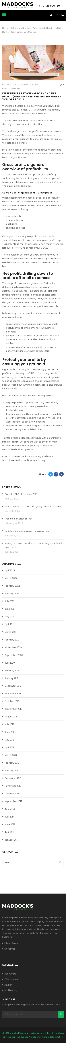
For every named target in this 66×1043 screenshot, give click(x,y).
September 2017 (13, 801)
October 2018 (12, 701)
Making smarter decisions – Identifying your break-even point (34, 545)
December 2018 (13, 685)
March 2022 (11, 578)
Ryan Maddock (30, 84)
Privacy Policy (11, 943)
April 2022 (10, 570)
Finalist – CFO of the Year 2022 (21, 494)
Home (5, 28)
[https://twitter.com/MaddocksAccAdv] (51, 15)
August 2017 (11, 809)
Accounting (10, 973)
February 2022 (12, 585)
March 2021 (11, 632)
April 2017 (9, 832)
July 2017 (9, 816)
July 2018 (9, 724)
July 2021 (9, 601)
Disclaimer (9, 948)
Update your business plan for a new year (27, 531)
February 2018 (12, 762)
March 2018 (11, 755)
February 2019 (12, 670)
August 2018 (11, 716)
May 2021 (9, 616)
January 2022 (12, 593)
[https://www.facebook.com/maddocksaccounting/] (57, 15)
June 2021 (10, 608)
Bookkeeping (10, 990)
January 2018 (12, 770)
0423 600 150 (51, 6)
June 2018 (10, 732)
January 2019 (12, 678)
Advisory (8, 984)
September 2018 (13, 709)
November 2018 (13, 693)
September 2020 (14, 655)
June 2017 (10, 824)
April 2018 (9, 747)
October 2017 (12, 793)
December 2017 (13, 778)
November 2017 (13, 785)
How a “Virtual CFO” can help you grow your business (33, 506)
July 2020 (10, 662)
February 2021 (12, 639)
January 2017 (12, 839)
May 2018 (9, 739)
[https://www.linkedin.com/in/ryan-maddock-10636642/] (62, 15)
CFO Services (11, 979)
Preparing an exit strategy (18, 518)
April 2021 (9, 624)
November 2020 (13, 647)
